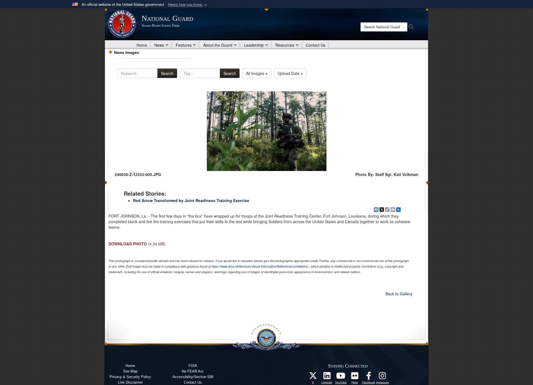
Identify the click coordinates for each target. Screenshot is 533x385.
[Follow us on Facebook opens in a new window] (369, 377)
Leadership (254, 45)
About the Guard (217, 45)
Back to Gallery (399, 293)
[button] (188, 4)
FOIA (192, 366)
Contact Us (315, 45)
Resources (284, 45)
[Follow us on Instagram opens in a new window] (382, 377)
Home (142, 45)
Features (184, 45)
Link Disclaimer (130, 382)
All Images (255, 73)
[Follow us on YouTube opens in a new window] (341, 377)
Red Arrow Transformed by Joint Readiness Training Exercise (191, 200)
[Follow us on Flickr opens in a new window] (355, 377)
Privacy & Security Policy (130, 377)
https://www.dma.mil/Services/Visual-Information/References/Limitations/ (260, 266)
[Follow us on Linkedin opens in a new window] (327, 377)
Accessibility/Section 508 (192, 377)
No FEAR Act (192, 371)
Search (167, 73)
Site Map (130, 371)
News (159, 45)
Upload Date (289, 73)
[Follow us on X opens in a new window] (313, 377)
